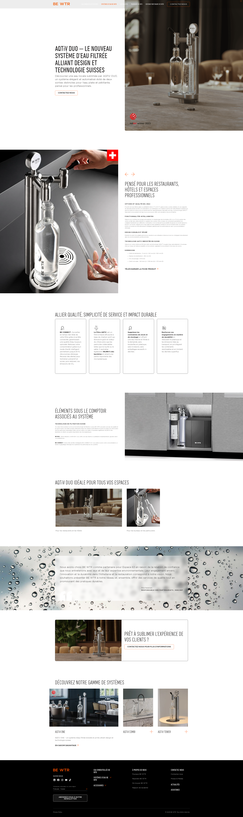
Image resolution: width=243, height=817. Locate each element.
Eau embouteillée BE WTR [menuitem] (102, 771)
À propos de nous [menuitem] (139, 770)
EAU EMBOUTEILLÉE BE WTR (89, 4)
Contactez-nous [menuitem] (177, 770)
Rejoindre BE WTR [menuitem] (139, 778)
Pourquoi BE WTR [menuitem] (139, 774)
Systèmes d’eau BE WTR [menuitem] (101, 778)
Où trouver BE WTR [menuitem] (139, 783)
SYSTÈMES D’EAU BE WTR (109, 4)
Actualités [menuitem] (175, 784)
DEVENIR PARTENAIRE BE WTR (155, 4)
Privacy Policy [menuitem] (57, 812)
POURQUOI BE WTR (136, 4)
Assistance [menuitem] (175, 790)
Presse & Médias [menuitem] (177, 778)
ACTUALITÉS (124, 4)
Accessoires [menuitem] (99, 785)
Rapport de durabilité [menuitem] (140, 787)
